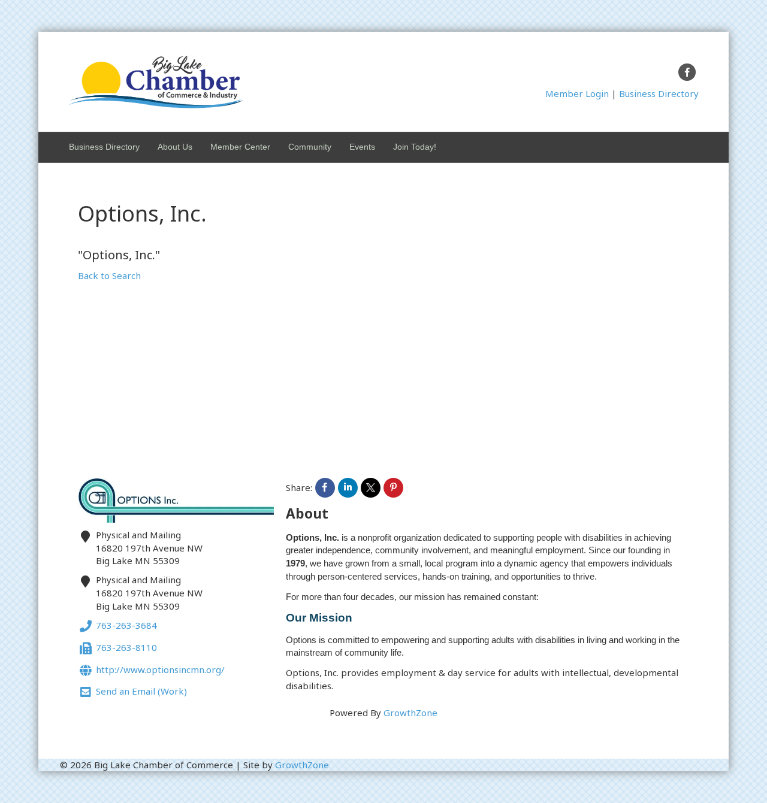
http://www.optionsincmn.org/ (160, 669)
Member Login (577, 93)
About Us (175, 146)
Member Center (240, 146)
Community (309, 146)
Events (362, 146)
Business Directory (659, 93)
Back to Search (109, 275)
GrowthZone (410, 713)
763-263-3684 (126, 626)
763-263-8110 (126, 647)
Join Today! (414, 146)
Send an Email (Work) (141, 692)
